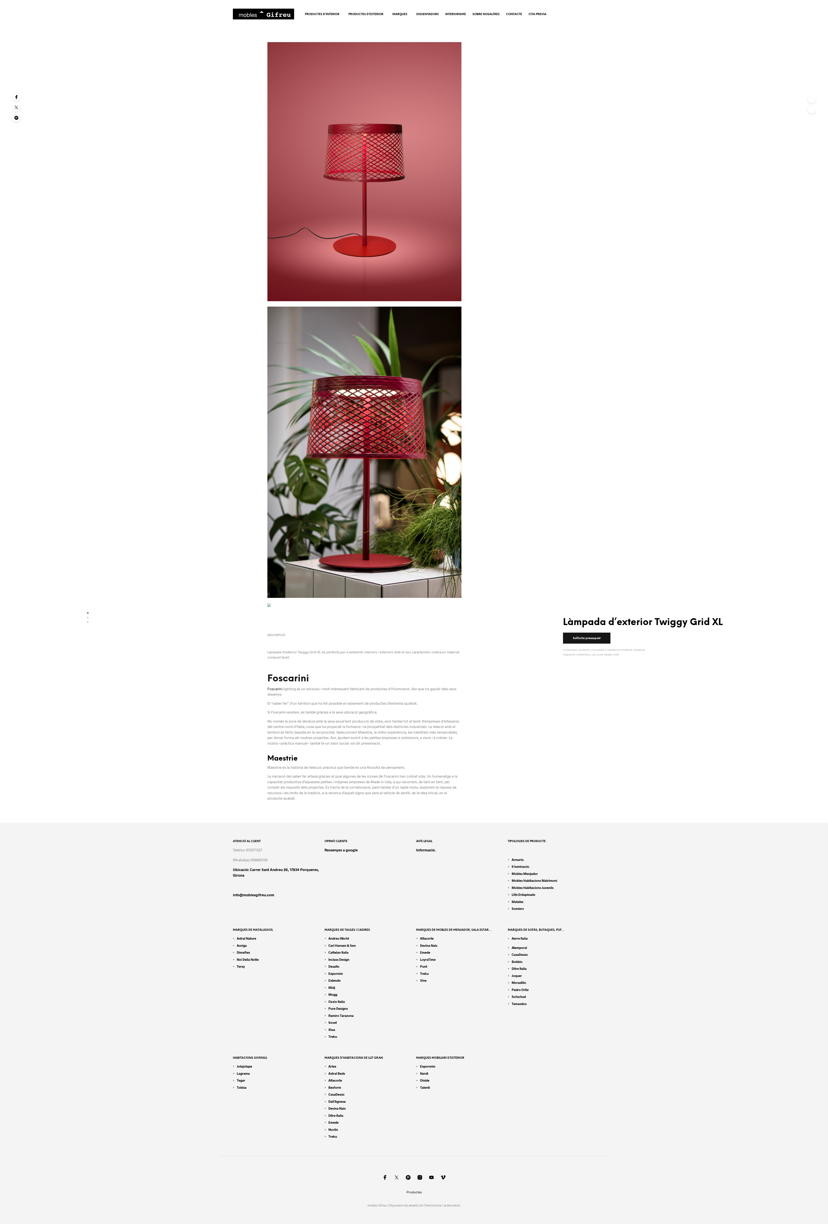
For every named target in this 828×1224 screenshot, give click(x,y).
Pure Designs (338, 1008)
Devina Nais (428, 945)
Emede (425, 952)
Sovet (332, 1022)
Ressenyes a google (341, 850)
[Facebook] (16, 97)
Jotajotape (244, 1066)
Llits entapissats (523, 894)
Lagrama (243, 1073)
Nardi (424, 1073)
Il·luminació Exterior (618, 650)
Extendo (334, 980)
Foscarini (597, 650)
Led (594, 655)
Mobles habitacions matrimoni (534, 880)
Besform (334, 1087)
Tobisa (241, 1087)
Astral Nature (246, 938)
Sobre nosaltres (486, 14)
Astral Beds (336, 1073)
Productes (414, 1192)
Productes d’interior (322, 14)
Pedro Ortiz (520, 990)
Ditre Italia (519, 968)
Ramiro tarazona (341, 1016)
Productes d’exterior (365, 14)
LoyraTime (428, 959)
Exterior (584, 650)
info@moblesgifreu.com (253, 895)
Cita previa (537, 14)
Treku (332, 1036)
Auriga (242, 945)
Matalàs (517, 902)
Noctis (333, 1129)
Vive (423, 980)
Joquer (517, 976)
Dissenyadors (427, 14)
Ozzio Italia (336, 1001)
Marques (399, 14)
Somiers (518, 909)
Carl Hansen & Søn (342, 945)
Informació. (426, 850)
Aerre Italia (520, 938)
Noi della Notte (248, 959)
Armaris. (518, 860)
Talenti (425, 1087)
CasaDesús (520, 954)
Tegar (241, 1080)
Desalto (333, 966)
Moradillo (519, 983)
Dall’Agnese (337, 1101)
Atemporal (583, 655)
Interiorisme (455, 14)
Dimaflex (243, 952)
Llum (600, 655)
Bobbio (517, 962)
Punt (616, 655)
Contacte (514, 14)
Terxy (241, 966)
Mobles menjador (525, 874)
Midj (331, 987)
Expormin (335, 973)
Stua (331, 1030)
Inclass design (338, 959)
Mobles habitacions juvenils (533, 888)
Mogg (332, 994)
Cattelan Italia (338, 952)
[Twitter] (16, 107)
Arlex (332, 1066)
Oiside (424, 1080)
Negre (608, 655)
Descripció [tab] (276, 635)
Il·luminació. (521, 866)
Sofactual (519, 997)
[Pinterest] (16, 117)
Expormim (427, 1066)
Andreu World (338, 938)
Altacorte (427, 938)
